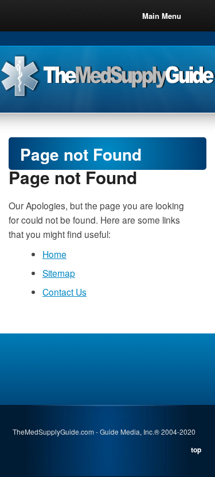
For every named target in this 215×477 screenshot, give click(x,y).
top (196, 449)
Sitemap (58, 273)
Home (54, 254)
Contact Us (64, 291)
